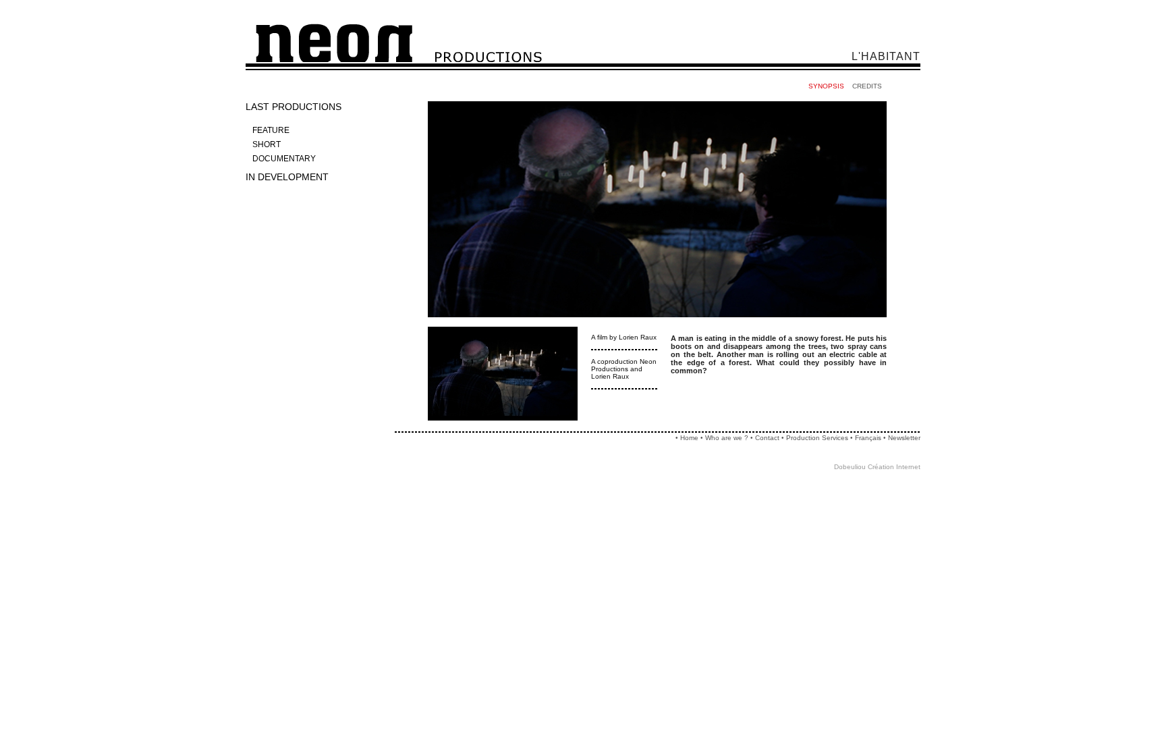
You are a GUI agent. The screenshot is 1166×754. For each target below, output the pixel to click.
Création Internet (894, 466)
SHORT (266, 144)
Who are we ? (726, 437)
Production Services (818, 437)
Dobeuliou (850, 466)
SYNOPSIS (826, 86)
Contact (767, 437)
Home (689, 437)
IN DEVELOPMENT (287, 176)
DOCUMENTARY (284, 158)
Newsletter (904, 437)
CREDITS (867, 86)
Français (868, 437)
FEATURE (270, 130)
